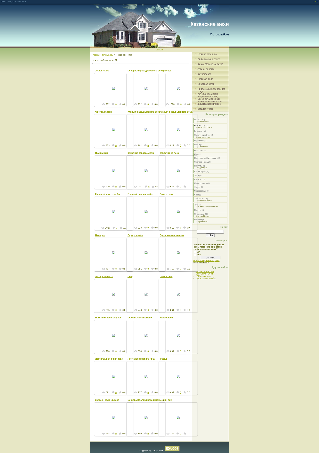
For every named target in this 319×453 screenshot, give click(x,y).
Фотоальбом (107, 55)
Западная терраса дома (141, 153)
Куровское (199, 141)
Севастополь (200, 191)
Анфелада (165, 70)
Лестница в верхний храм (109, 359)
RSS (316, 2)
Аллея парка (102, 70)
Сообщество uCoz (204, 274)
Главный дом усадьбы (107, 194)
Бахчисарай (199, 171)
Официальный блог (205, 271)
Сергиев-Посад (201, 162)
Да (198, 251)
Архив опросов (212, 260)
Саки (196, 195)
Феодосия (198, 150)
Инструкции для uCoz (206, 278)
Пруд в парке (167, 194)
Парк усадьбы (135, 235)
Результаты (198, 260)
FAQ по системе (203, 276)
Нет (199, 254)
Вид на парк (101, 153)
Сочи (196, 154)
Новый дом (166, 400)
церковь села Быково (107, 400)
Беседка (100, 235)
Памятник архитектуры (108, 317)
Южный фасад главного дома (144, 112)
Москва (197, 120)
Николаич (115, 92)
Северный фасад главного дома (145, 70)
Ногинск (198, 220)
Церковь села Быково (140, 317)
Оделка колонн (103, 112)
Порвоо (197, 210)
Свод (130, 276)
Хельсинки (199, 199)
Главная (159, 50)
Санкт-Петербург (202, 135)
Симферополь (201, 183)
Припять (198, 166)
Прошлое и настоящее (172, 235)
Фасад (163, 359)
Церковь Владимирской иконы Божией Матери (153, 400)
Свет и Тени (166, 276)
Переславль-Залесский (205, 158)
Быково (197, 125)
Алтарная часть (104, 276)
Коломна (198, 131)
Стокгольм (199, 214)
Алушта (197, 179)
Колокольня (166, 317)
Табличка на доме (169, 153)
